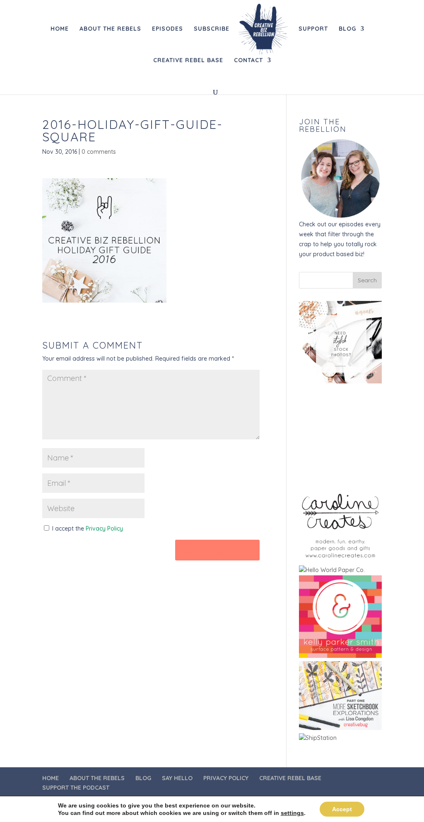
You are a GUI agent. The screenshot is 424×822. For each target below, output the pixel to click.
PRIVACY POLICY (225, 778)
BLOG (347, 29)
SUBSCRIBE (211, 29)
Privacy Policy (104, 528)
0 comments (99, 151)
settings (292, 813)
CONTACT (248, 60)
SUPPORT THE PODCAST (75, 787)
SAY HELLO (177, 778)
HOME (60, 29)
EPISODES (167, 29)
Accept (342, 809)
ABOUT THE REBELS (110, 29)
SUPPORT (313, 29)
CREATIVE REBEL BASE (188, 60)
